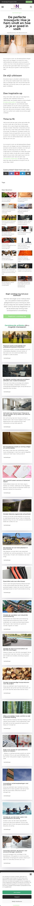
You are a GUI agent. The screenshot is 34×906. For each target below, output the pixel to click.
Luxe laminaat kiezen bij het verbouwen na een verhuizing (8, 211)
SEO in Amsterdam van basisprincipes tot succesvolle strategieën (7, 258)
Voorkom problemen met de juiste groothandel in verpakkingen (25, 200)
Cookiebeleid (16, 905)
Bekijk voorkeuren (17, 901)
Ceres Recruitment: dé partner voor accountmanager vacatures (15, 851)
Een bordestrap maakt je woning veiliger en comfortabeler (8, 284)
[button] (31, 874)
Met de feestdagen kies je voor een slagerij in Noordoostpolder (8, 200)
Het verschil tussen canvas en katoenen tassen (16, 481)
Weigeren (17, 897)
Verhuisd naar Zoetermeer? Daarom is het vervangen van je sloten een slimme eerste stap (16, 414)
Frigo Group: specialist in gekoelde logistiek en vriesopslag (24, 211)
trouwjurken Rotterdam (10, 158)
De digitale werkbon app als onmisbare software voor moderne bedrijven (24, 223)
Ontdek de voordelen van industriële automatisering (15, 615)
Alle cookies (17, 892)
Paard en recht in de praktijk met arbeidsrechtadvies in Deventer (9, 223)
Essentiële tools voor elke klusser (14, 581)
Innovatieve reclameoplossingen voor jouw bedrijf (15, 784)
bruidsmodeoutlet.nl (9, 102)
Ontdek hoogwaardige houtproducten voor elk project (16, 683)
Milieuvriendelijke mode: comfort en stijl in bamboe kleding (16, 716)
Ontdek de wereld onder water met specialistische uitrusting (15, 817)
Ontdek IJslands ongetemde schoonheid (17, 514)
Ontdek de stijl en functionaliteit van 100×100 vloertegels (15, 649)
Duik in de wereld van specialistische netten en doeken (15, 750)
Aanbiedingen (17, 13)
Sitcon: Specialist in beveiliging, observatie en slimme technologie (8, 234)
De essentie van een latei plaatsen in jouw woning (15, 548)
